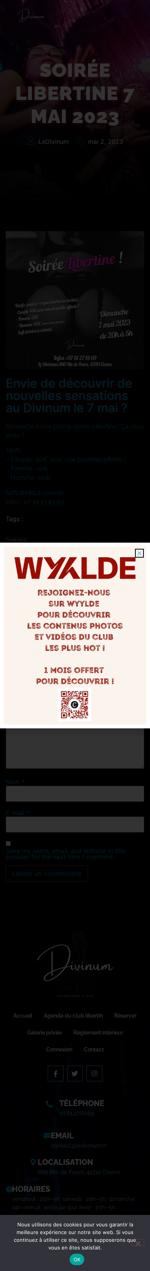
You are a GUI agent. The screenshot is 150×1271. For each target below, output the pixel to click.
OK (77, 1259)
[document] (75, 635)
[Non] (137, 1242)
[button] (139, 553)
